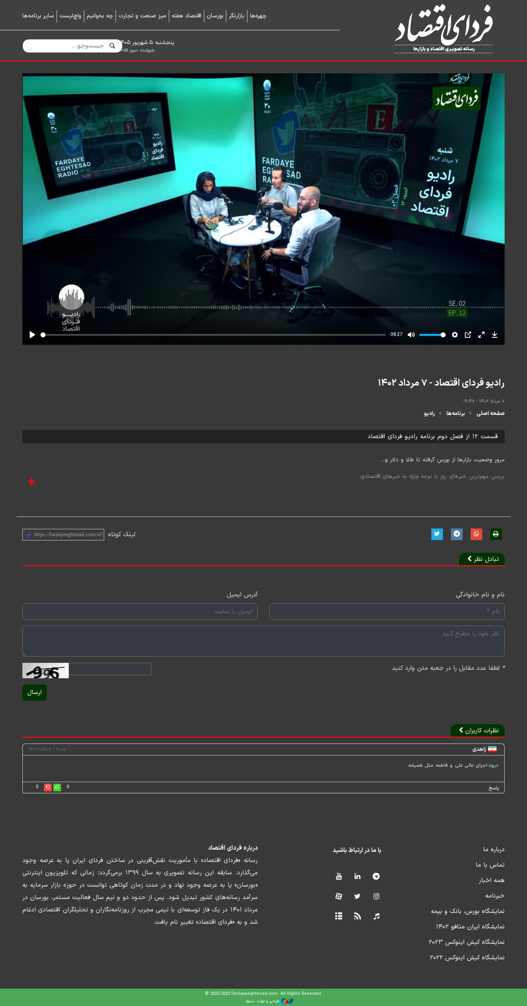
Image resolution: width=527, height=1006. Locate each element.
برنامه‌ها (455, 414)
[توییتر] (357, 897)
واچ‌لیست (70, 16)
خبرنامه (495, 896)
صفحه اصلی (490, 414)
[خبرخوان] (357, 916)
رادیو (429, 414)
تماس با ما (490, 865)
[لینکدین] (357, 877)
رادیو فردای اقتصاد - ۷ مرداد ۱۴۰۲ (441, 383)
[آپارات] (338, 897)
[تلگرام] (376, 877)
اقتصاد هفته (186, 16)
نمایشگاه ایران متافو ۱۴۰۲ (470, 926)
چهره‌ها (258, 16)
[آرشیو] (338, 916)
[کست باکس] (376, 916)
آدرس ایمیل (242, 595)
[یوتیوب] (338, 877)
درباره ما (494, 849)
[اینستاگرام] (376, 897)
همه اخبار (492, 880)
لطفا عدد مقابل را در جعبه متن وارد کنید (448, 668)
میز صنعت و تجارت (142, 16)
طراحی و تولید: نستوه (262, 1001)
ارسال (34, 692)
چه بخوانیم (100, 16)
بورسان (215, 16)
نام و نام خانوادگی (480, 595)
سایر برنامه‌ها (38, 16)
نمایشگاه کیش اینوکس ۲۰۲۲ (467, 957)
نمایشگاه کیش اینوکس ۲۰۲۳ (467, 942)
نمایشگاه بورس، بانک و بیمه (468, 911)
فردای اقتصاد (433, 30)
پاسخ (493, 788)
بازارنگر (237, 16)
